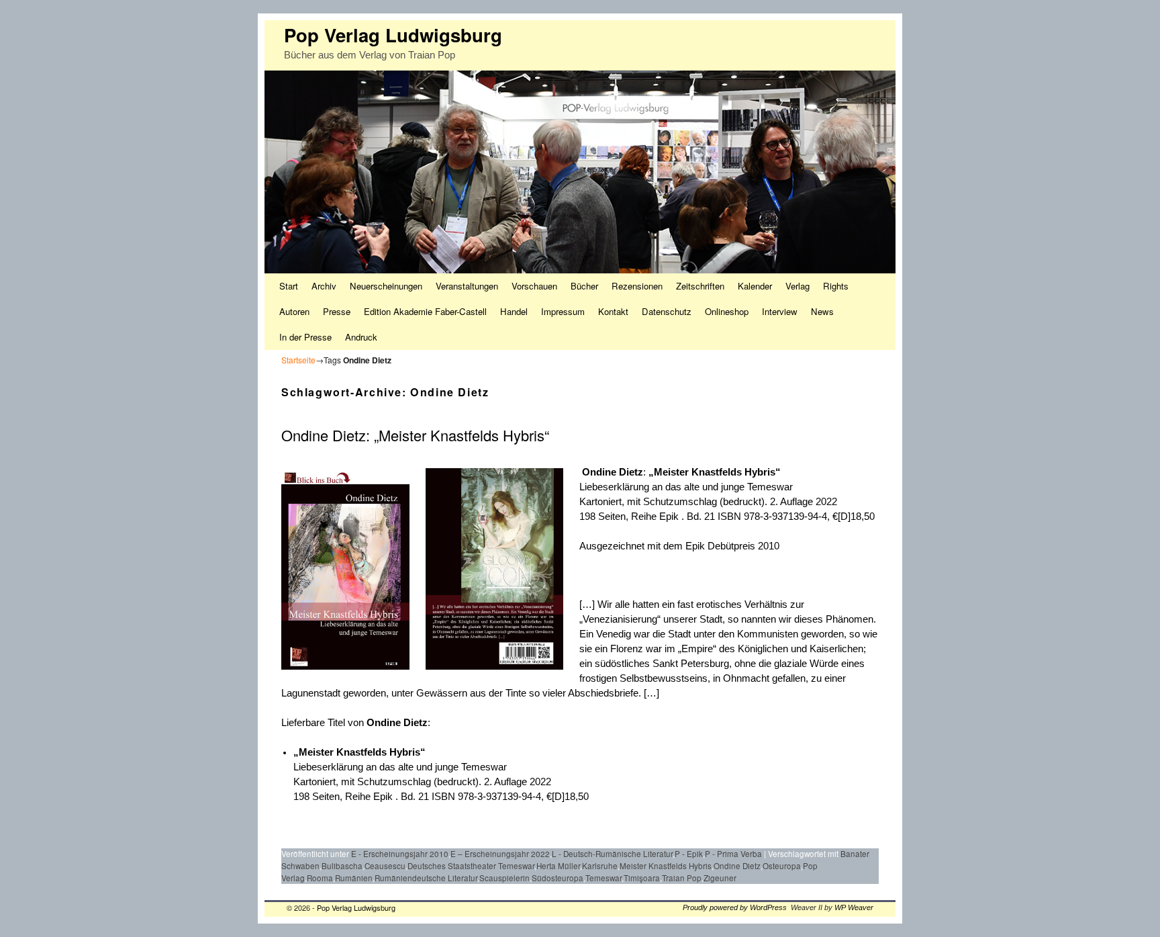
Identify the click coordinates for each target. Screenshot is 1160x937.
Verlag (797, 285)
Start (288, 285)
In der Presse (305, 336)
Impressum (563, 311)
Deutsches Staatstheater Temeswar (470, 865)
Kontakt (613, 311)
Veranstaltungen (467, 285)
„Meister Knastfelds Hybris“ (714, 472)
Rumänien (354, 878)
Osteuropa (782, 865)
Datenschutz (666, 311)
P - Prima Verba (733, 853)
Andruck (361, 336)
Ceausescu (385, 865)
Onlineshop (726, 311)
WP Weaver (853, 907)
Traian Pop (682, 878)
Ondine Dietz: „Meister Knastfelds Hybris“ (415, 435)
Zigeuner (720, 878)
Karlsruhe (600, 865)
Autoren (294, 311)
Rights (836, 285)
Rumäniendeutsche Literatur (426, 878)
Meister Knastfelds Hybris (666, 865)
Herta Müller (558, 865)
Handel (514, 311)
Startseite (298, 359)
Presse (336, 311)
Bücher (584, 285)
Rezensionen (637, 285)
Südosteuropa (557, 878)
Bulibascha (342, 865)
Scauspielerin (504, 878)
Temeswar (603, 878)
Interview (780, 311)
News (822, 311)
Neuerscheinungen (386, 285)
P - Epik (689, 853)
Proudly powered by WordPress (735, 907)
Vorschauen (534, 285)
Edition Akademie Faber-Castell (425, 311)
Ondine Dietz (611, 472)
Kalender (755, 285)
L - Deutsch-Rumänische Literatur (612, 853)
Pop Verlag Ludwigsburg (393, 34)
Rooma (320, 878)
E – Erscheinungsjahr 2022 (500, 853)
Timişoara (642, 878)
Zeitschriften (700, 285)
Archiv (323, 285)
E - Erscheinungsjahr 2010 (399, 853)
